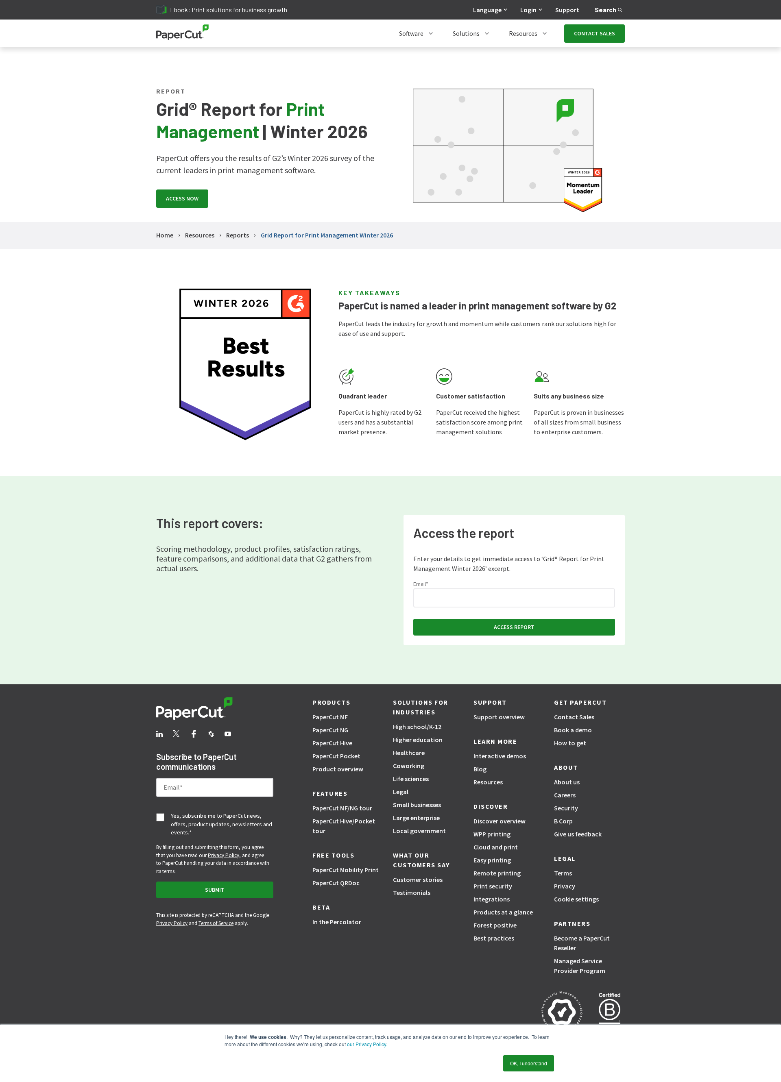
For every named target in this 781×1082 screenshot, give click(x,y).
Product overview (337, 769)
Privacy (564, 886)
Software (411, 33)
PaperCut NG (330, 730)
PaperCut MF (330, 717)
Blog (479, 769)
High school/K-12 (417, 727)
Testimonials (411, 892)
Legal (400, 792)
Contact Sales (574, 717)
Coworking (408, 766)
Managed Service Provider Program (579, 966)
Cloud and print (495, 847)
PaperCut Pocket (336, 756)
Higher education (418, 740)
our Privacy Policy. (366, 1044)
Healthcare (409, 753)
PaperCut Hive (332, 743)
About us (567, 782)
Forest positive (495, 925)
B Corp (563, 821)
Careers (565, 795)
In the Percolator (336, 922)
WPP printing (491, 834)
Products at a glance (503, 912)
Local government (419, 831)
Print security (492, 886)
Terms (563, 873)
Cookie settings (576, 899)
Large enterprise (416, 818)
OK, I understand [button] (528, 1063)
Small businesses (417, 805)
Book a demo (573, 730)
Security (566, 808)
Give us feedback (578, 834)
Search (605, 9)
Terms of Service (216, 923)
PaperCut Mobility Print (345, 870)
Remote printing (497, 873)
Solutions (466, 33)
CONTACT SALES (594, 33)
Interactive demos (499, 756)
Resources (523, 33)
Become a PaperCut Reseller (582, 943)
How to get (570, 743)
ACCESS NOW (182, 198)
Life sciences (411, 779)
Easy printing (492, 860)
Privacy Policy (223, 855)
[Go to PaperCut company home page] (214, 710)
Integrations (491, 899)
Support (567, 10)
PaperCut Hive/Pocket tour (343, 826)
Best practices (493, 938)
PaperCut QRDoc (336, 883)
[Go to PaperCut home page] (182, 33)
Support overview (499, 717)
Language (487, 10)
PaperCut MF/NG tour (342, 808)
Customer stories (418, 879)
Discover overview (499, 821)
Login (528, 10)
